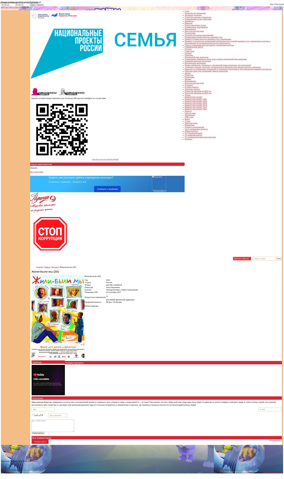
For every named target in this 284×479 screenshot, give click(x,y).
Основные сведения (193, 15)
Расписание (189, 77)
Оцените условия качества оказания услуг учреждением (208, 39)
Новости (188, 111)
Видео (187, 119)
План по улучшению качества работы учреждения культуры (209, 45)
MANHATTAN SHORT (193, 97)
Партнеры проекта (192, 89)
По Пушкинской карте (193, 133)
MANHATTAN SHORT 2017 (196, 107)
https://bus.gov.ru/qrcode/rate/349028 (105, 159)
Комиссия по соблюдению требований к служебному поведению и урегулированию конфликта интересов (228, 69)
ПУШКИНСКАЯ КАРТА (194, 47)
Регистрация (279, 4)
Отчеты (188, 95)
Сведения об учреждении (195, 13)
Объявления (190, 115)
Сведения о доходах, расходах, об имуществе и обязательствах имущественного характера (223, 67)
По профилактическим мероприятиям (200, 137)
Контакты (188, 139)
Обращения (189, 125)
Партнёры (189, 55)
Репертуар (189, 75)
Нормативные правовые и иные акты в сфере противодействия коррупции (216, 59)
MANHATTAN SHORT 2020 (196, 101)
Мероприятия (190, 29)
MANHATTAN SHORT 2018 (196, 105)
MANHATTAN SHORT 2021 (196, 99)
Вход (272, 4)
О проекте (189, 85)
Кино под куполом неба (194, 31)
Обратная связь (191, 123)
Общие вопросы (191, 131)
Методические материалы (195, 63)
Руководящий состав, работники (198, 19)
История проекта (192, 87)
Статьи (187, 121)
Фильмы (188, 79)
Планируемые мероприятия (196, 27)
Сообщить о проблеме (107, 189)
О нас (187, 11)
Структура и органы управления (198, 17)
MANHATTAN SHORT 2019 (196, 103)
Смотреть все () (275, 440)
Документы (189, 21)
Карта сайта (33, 461)
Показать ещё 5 (40, 441)
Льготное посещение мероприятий (199, 35)
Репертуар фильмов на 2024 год (198, 93)
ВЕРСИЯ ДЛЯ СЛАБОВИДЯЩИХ (15, 7)
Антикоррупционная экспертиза (198, 61)
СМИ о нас (189, 117)
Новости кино (190, 113)
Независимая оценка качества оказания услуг (204, 37)
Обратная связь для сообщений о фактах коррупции (206, 71)
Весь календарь (36, 172)
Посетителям (190, 33)
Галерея (188, 53)
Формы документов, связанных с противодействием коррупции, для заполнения (218, 65)
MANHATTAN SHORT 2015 (196, 109)
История (188, 49)
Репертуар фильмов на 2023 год (198, 91)
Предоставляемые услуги (195, 25)
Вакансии (188, 23)
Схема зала (189, 51)
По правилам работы (193, 135)
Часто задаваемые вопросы (196, 129)
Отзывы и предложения (194, 127)
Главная (39, 267)
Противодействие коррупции (196, 57)
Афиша (188, 73)
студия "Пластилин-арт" (273, 472)
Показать (40, 5)
